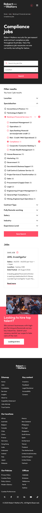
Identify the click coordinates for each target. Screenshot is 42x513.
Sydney (24, 488)
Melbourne (26, 481)
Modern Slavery (6, 484)
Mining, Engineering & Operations (21, 199)
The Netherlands (27, 450)
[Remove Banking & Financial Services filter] (39, 117)
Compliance (15, 142)
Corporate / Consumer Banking (23, 146)
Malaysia (4, 463)
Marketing (13, 158)
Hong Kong (5, 444)
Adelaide (25, 475)
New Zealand (26, 422)
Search (21, 76)
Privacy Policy (5, 475)
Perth (24, 484)
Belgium (4, 425)
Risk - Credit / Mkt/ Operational (23, 138)
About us (4, 398)
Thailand (25, 447)
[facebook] (11, 497)
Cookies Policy (6, 478)
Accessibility (26, 391)
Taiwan (24, 444)
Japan (3, 460)
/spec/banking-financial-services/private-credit (20, 132)
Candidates (5, 388)
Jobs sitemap (5, 404)
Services (4, 391)
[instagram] (18, 497)
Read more (11, 283)
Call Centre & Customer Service (20, 170)
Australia (4, 422)
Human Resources (15, 154)
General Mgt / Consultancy (18, 195)
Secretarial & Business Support (20, 166)
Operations (15, 126)
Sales (10, 178)
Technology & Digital (16, 113)
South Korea (26, 434)
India (3, 447)
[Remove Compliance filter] (39, 141)
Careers (25, 394)
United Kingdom (27, 457)
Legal (10, 187)
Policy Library (5, 481)
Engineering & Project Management (22, 191)
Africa (3, 418)
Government (13, 162)
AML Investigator (16, 256)
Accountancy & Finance (17, 109)
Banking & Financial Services (19, 117)
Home (3, 382)
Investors (25, 382)
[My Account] (31, 5)
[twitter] (5, 497)
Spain (24, 438)
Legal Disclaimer (27, 388)
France (3, 438)
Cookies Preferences (8, 492)
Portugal (24, 428)
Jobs (2, 385)
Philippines (25, 425)
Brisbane (25, 478)
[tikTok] (37, 497)
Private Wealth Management (22, 150)
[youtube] (31, 497)
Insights (3, 394)
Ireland (3, 454)
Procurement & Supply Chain (19, 183)
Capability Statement (8, 401)
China (3, 434)
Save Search (21, 234)
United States (26, 460)
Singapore (25, 431)
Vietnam (25, 463)
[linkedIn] (24, 497)
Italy (2, 457)
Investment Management (21, 122)
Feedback (25, 385)
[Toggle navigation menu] (37, 5)
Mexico (24, 418)
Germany (4, 441)
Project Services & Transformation (21, 174)
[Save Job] (17, 252)
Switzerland (26, 441)
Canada (4, 428)
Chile (3, 431)
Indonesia (4, 450)
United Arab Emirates (29, 454)
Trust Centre (5, 407)
